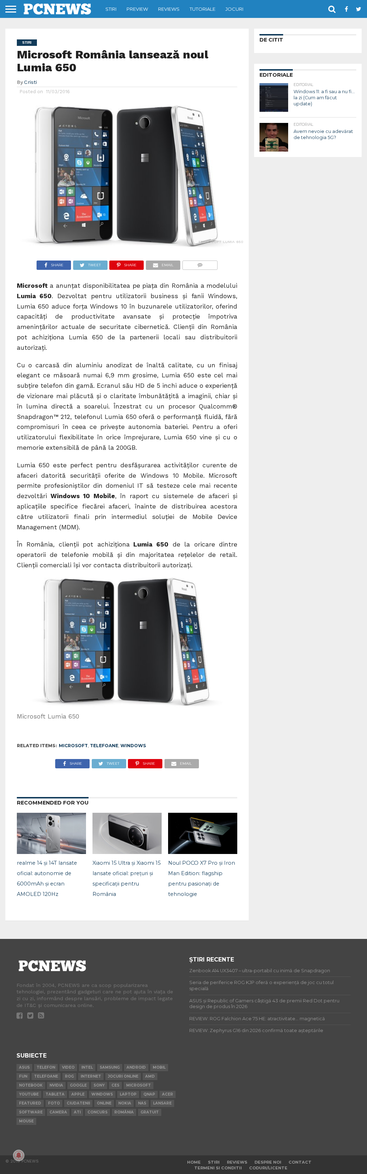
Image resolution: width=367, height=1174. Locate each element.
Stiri (110, 9)
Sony (99, 1085)
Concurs (97, 1112)
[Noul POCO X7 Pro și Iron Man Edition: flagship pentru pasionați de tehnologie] (202, 851)
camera (58, 1112)
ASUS (24, 1067)
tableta (55, 1094)
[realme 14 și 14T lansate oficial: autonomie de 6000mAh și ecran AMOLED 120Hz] (51, 851)
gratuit (149, 1112)
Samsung (110, 1067)
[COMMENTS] (200, 263)
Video (68, 1067)
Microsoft (73, 745)
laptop (128, 1094)
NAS (142, 1103)
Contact (300, 1162)
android (136, 1067)
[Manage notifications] (18, 1155)
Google (78, 1085)
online (104, 1103)
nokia (124, 1103)
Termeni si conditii (218, 1167)
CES (115, 1085)
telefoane (104, 745)
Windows (133, 745)
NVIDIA (56, 1085)
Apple (78, 1094)
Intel (87, 1067)
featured (30, 1103)
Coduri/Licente (268, 1167)
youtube (29, 1094)
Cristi (30, 82)
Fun (23, 1076)
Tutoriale (202, 9)
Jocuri (234, 9)
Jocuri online (123, 1076)
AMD (150, 1076)
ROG (69, 1076)
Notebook (31, 1085)
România (124, 1112)
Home (194, 1162)
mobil (159, 1067)
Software (31, 1112)
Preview (137, 9)
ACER (167, 1094)
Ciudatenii (78, 1103)
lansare (162, 1103)
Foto (54, 1103)
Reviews (169, 9)
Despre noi (267, 1162)
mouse (26, 1121)
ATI (77, 1112)
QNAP (149, 1094)
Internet (91, 1076)
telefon (46, 1067)
